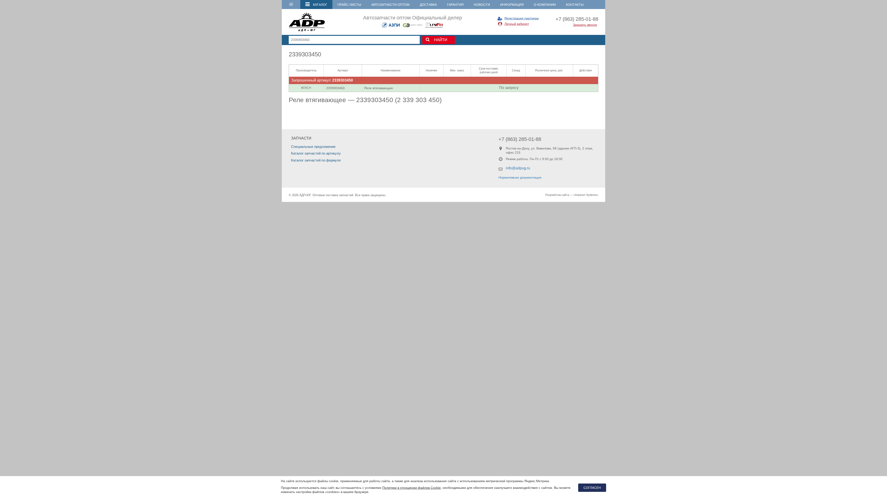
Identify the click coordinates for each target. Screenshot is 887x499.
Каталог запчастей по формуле (316, 160)
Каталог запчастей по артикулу (316, 153)
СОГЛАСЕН (592, 488)
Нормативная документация (519, 177)
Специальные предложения (313, 147)
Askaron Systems (586, 195)
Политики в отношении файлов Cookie (411, 488)
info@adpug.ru (518, 168)
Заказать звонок (585, 25)
